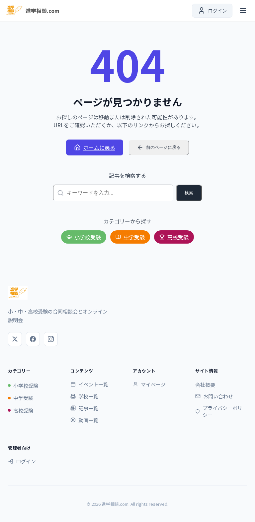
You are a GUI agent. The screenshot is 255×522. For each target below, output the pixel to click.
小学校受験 (87, 237)
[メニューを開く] (243, 10)
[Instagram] (51, 339)
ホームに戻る (99, 147)
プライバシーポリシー (222, 411)
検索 (189, 192)
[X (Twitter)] (15, 339)
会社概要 (205, 384)
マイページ (153, 384)
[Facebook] (33, 339)
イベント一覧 (93, 384)
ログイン (26, 461)
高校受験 (178, 237)
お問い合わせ (218, 396)
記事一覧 (88, 408)
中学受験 (134, 237)
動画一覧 (88, 420)
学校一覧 (88, 396)
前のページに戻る (163, 147)
